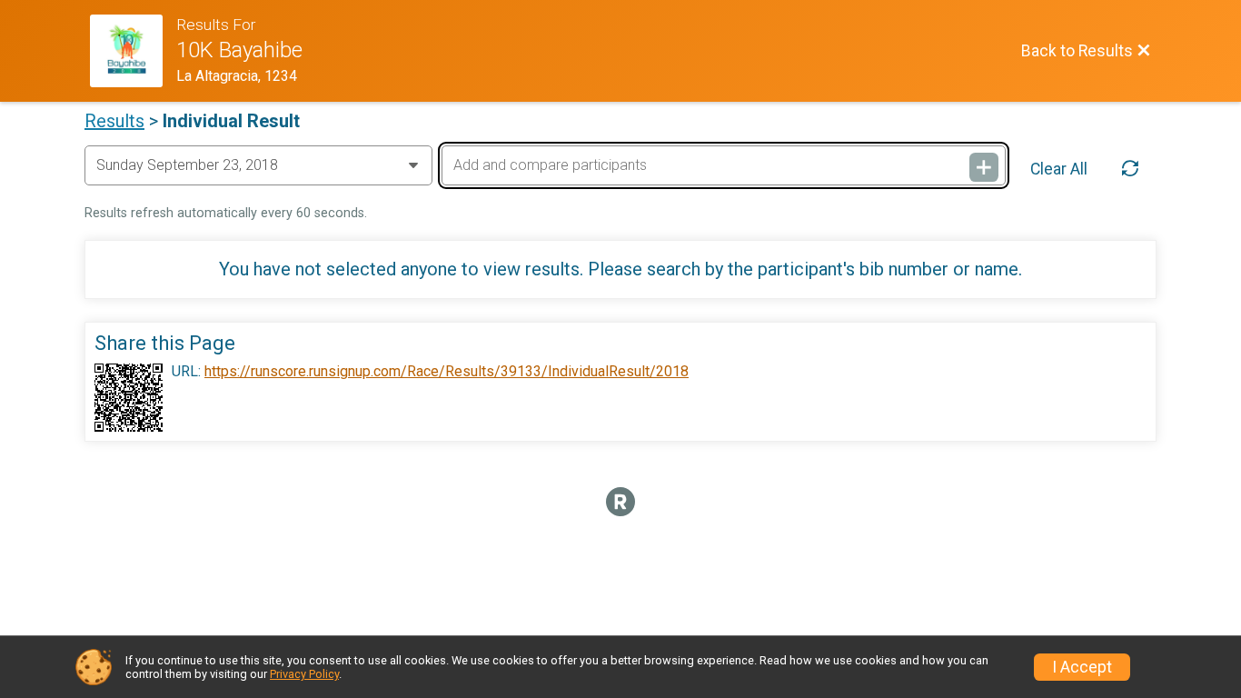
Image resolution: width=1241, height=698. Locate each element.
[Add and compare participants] (983, 167)
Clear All (1058, 169)
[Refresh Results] (1130, 169)
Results (114, 121)
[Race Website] (133, 51)
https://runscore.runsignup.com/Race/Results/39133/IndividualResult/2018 (446, 372)
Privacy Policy (304, 674)
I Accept (1082, 667)
